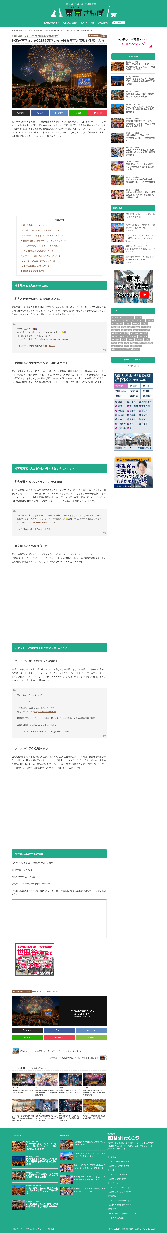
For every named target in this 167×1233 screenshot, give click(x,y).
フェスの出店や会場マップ (36, 266)
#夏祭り (129, 330)
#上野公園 (150, 320)
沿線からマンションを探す (119, 1192)
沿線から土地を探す (116, 1179)
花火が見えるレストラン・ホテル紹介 (40, 245)
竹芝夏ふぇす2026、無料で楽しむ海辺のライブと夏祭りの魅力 (140, 227)
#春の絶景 (143, 333)
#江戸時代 (139, 340)
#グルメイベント (118, 320)
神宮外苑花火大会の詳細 (33, 271)
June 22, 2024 (63, 731)
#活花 (114, 343)
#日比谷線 (134, 333)
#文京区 (146, 330)
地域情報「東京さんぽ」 (131, 1229)
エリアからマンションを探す (120, 1187)
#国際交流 (115, 330)
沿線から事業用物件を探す (119, 1205)
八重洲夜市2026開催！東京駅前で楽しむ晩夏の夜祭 (140, 215)
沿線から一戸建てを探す (118, 1166)
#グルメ (138, 317)
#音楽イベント (136, 346)
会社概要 (50, 1229)
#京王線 (136, 327)
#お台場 (115, 317)
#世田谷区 (135, 324)
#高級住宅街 (135, 349)
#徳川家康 (137, 330)
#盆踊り (115, 346)
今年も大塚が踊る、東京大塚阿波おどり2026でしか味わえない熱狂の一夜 (140, 238)
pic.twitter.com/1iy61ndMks (55, 339)
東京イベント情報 (87, 23)
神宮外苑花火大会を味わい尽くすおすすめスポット (44, 240)
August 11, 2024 (49, 346)
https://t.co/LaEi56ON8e (45, 711)
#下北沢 (127, 324)
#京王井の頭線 (126, 327)
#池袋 (147, 340)
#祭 (121, 346)
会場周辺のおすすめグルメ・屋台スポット (42, 235)
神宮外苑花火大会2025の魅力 (35, 225)
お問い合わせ (17, 1229)
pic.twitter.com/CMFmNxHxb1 (42, 725)
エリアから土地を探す (117, 1174)
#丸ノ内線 (115, 327)
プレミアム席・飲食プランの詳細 (38, 261)
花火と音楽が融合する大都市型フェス (40, 230)
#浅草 (120, 343)
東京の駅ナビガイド (51, 23)
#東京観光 (115, 340)
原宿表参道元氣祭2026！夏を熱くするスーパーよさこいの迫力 (140, 259)
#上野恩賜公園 (117, 324)
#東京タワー (143, 336)
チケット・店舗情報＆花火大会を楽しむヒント (42, 256)
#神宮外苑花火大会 (55, 991)
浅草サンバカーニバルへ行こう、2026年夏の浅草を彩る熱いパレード (140, 249)
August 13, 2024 (44, 529)
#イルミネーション (126, 317)
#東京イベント (39, 991)
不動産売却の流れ (115, 1218)
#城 (122, 330)
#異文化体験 (147, 343)
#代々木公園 (146, 327)
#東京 (122, 336)
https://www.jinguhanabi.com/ (37, 883)
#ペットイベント (132, 320)
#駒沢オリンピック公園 (120, 349)
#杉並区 (115, 336)
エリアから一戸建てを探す (119, 1161)
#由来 (139, 343)
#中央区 (144, 324)
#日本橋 (115, 333)
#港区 (133, 343)
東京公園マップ (104, 23)
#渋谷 (126, 343)
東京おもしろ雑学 (70, 23)
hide (61, 219)
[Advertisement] (59, 177)
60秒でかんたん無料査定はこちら (122, 1213)
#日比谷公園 (124, 333)
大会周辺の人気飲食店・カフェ (37, 250)
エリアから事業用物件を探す (120, 1200)
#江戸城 (130, 340)
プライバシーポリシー (34, 1229)
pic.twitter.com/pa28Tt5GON (42, 522)
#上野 (142, 320)
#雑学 (126, 346)
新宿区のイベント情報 (22, 991)
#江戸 (123, 340)
